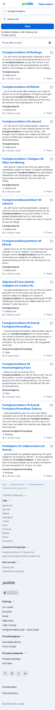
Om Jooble (7, 607)
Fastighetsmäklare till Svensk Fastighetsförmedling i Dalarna (21, 407)
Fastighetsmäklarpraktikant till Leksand (21, 201)
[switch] (50, 42)
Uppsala (5, 513)
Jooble (20, 703)
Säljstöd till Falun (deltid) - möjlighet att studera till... (18, 283)
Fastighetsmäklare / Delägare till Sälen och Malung (22, 160)
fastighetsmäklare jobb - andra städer (20, 629)
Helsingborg (7, 517)
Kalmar (5, 537)
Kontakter (7, 611)
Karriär (5, 616)
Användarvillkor (9, 687)
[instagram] (12, 673)
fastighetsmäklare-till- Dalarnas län (18, 552)
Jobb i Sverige (9, 625)
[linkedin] (25, 673)
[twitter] (18, 673)
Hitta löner (7, 663)
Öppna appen (45, 4)
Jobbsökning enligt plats (13, 571)
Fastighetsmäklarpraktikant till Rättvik (21, 242)
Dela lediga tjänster (11, 642)
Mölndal (5, 533)
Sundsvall (6, 529)
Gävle (4, 525)
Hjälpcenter (8, 620)
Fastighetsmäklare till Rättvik (20, 86)
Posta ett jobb (9, 646)
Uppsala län (7, 505)
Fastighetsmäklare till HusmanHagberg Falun (16, 366)
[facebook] (5, 673)
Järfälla (5, 521)
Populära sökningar (11, 658)
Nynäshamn (7, 541)
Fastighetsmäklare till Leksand (21, 121)
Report (50, 78)
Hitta (27, 26)
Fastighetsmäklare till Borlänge (22, 52)
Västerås (6, 509)
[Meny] (4, 4)
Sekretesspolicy (10, 693)
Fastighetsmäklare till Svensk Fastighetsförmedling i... (20, 324)
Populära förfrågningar (13, 495)
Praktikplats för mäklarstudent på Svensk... (23, 448)
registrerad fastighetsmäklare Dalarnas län (21, 556)
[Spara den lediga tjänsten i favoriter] (51, 53)
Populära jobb (8, 567)
